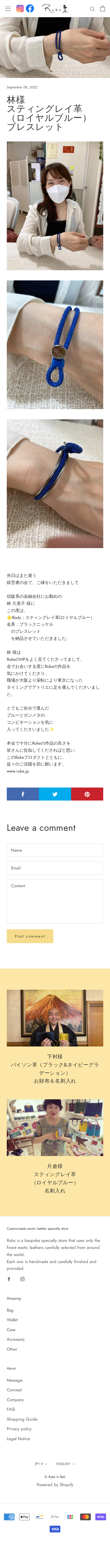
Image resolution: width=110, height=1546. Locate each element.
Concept (14, 1390)
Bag (10, 1310)
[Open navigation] (8, 8)
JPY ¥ (39, 1463)
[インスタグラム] (20, 8)
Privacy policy (19, 1429)
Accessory (16, 1339)
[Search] (92, 8)
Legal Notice (18, 1439)
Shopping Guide (22, 1419)
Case (11, 1330)
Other (12, 1349)
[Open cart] (102, 8)
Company (15, 1400)
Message (15, 1380)
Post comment (30, 936)
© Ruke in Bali (55, 1476)
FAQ (11, 1409)
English (63, 1463)
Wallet (12, 1320)
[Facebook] (30, 8)
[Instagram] (22, 1278)
